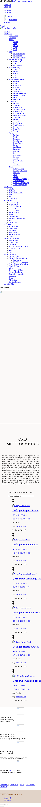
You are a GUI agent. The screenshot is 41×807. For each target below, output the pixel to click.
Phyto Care (17, 129)
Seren (15, 175)
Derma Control (18, 161)
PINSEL (12, 197)
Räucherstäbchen (19, 54)
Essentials (16, 139)
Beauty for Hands (19, 95)
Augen (15, 42)
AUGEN (12, 191)
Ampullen (16, 105)
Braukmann (17, 260)
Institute (16, 87)
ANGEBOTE (9, 284)
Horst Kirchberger (15, 67)
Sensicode (16, 117)
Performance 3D (18, 113)
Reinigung (16, 103)
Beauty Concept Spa (16, 60)
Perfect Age (17, 149)
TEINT (11, 189)
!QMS (11, 167)
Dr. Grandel (13, 101)
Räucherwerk (17, 56)
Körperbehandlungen (16, 272)
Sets (10, 220)
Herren (11, 214)
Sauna (11, 278)
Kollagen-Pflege (18, 169)
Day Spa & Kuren (15, 282)
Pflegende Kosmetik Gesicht (18, 258)
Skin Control (17, 155)
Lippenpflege (13, 216)
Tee (14, 64)
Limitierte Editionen (20, 93)
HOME (7, 32)
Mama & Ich (17, 91)
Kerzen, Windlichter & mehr (18, 246)
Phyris (11, 133)
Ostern (11, 252)
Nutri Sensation (18, 125)
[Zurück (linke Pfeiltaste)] (1, 806)
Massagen (12, 276)
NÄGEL (12, 195)
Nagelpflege (13, 232)
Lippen (15, 46)
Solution (16, 83)
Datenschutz (14, 785)
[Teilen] (5, 804)
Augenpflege (13, 204)
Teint (15, 44)
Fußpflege (12, 230)
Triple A (16, 151)
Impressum (4, 785)
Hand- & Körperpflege (21, 183)
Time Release (17, 141)
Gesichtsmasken (18, 181)
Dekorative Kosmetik (16, 274)
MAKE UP (8, 187)
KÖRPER (7, 224)
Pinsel (15, 50)
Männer (11, 268)
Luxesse (16, 157)
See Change (17, 147)
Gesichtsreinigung (15, 206)
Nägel (15, 48)
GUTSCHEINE (10, 254)
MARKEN (8, 34)
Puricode (16, 127)
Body (15, 97)
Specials (16, 131)
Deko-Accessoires (15, 248)
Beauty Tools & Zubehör (17, 218)
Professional (17, 85)
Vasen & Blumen (15, 240)
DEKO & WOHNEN (12, 238)
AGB (22, 785)
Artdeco (11, 40)
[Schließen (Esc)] (7, 804)
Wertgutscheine (14, 256)
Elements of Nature (19, 115)
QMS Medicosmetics (20, 262)
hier (10, 770)
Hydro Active (18, 107)
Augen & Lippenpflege (21, 179)
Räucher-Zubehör (19, 58)
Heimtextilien (13, 242)
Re (14, 153)
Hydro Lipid (17, 111)
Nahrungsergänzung (20, 185)
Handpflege (13, 228)
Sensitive (16, 159)
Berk (10, 52)
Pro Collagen (17, 123)
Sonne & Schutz (14, 212)
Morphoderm (13, 36)
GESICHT (8, 201)
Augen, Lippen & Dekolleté (18, 264)
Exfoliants (16, 173)
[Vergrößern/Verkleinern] (1, 804)
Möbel (11, 250)
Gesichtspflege (14, 202)
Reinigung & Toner (20, 171)
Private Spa (13, 280)
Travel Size (13, 222)
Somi (15, 137)
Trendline (16, 165)
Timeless (16, 121)
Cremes (15, 177)
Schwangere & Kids (16, 270)
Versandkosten (21, 526)
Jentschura (12, 38)
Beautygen (17, 119)
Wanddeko (12, 244)
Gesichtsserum (14, 208)
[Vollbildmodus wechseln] (3, 804)
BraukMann (17, 99)
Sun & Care (17, 89)
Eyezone (16, 163)
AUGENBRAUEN (16, 193)
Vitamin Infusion (19, 109)
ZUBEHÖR (13, 199)
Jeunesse (16, 81)
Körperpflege (17, 62)
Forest (15, 145)
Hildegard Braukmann (16, 79)
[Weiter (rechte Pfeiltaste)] (3, 806)
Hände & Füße (14, 266)
